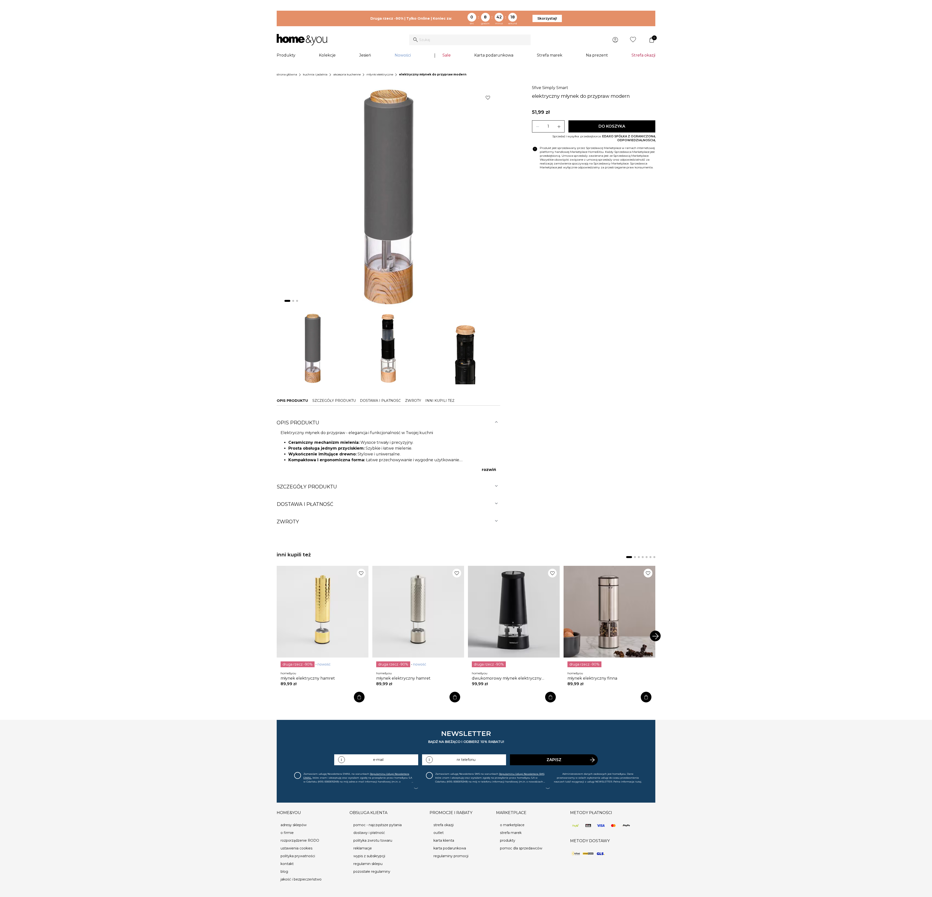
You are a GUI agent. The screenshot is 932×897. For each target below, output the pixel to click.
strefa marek (511, 833)
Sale (446, 55)
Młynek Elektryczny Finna (592, 678)
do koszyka (612, 126)
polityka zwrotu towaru (372, 840)
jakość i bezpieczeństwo (301, 879)
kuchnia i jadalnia (315, 74)
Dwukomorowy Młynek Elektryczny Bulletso (506, 678)
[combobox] (470, 39)
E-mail (378, 760)
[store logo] (302, 40)
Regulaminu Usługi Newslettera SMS (521, 773)
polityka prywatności (298, 856)
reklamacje (362, 848)
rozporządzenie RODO (300, 840)
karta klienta (443, 840)
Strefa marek (549, 55)
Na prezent (597, 55)
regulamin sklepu (368, 864)
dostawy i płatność (369, 833)
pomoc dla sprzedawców (521, 848)
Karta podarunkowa (493, 55)
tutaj (638, 781)
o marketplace (512, 825)
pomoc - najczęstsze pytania (377, 825)
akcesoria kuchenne (347, 74)
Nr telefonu (466, 760)
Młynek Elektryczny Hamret (308, 678)
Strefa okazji (643, 55)
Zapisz (554, 759)
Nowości (403, 55)
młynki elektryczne (379, 74)
